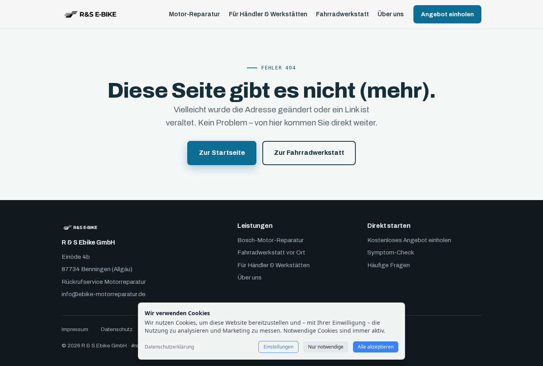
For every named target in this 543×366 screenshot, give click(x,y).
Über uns (391, 14)
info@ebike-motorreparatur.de (103, 294)
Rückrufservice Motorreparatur (104, 282)
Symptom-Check (390, 252)
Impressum (75, 329)
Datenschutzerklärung (169, 347)
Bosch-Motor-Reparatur (270, 240)
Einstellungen (278, 346)
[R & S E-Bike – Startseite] (90, 14)
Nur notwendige (325, 346)
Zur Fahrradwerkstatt (309, 152)
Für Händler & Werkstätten (268, 14)
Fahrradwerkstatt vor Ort (271, 252)
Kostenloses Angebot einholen (409, 240)
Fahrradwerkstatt (342, 14)
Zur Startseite (222, 152)
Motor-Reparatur (194, 14)
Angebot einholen (447, 14)
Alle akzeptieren (376, 346)
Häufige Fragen (388, 265)
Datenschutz (116, 329)
